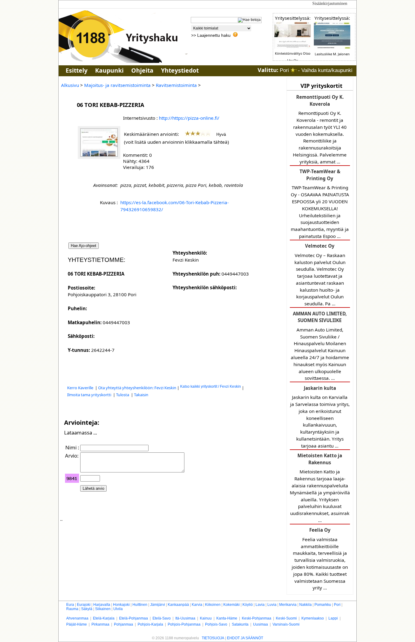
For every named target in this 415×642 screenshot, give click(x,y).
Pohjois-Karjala (150, 624)
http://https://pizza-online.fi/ (189, 118)
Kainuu (206, 618)
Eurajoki (84, 605)
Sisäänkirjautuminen (329, 3)
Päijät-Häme (76, 624)
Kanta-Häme (226, 618)
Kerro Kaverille (80, 387)
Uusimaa (260, 624)
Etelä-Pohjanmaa (133, 618)
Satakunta (240, 624)
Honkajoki (121, 605)
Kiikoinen (213, 605)
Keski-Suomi (286, 618)
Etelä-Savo (162, 618)
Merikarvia (288, 605)
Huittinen (139, 605)
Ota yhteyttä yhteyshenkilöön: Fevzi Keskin (137, 387)
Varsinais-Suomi (286, 624)
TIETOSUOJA (213, 638)
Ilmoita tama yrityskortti (89, 394)
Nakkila (305, 605)
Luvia (271, 605)
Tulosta (123, 394)
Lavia (260, 605)
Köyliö (247, 605)
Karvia (197, 605)
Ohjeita (142, 70)
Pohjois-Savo (216, 624)
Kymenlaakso (312, 618)
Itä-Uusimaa (185, 618)
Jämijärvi (157, 605)
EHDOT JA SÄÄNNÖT (245, 638)
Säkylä (86, 609)
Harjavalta (101, 605)
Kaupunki (109, 70)
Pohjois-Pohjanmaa (184, 624)
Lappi (333, 618)
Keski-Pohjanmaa (256, 618)
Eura (70, 605)
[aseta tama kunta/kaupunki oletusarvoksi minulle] (293, 70)
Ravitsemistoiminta (176, 85)
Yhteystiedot (180, 70)
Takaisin (141, 394)
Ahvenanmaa (77, 618)
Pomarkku (322, 605)
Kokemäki (231, 605)
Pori (337, 605)
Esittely (76, 70)
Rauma (72, 609)
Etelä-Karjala (104, 618)
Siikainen (103, 609)
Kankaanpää (178, 605)
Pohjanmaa (123, 624)
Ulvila (118, 609)
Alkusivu (70, 85)
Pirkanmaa (100, 624)
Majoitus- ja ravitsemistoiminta (117, 85)
